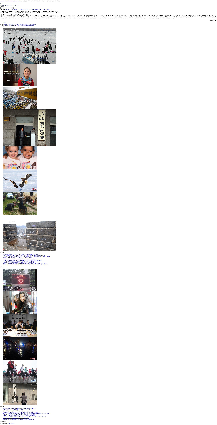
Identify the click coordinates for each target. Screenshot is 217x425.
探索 (7, 5)
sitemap (13, 423)
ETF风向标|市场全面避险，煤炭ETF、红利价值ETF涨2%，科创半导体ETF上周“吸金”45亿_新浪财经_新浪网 (24, 416)
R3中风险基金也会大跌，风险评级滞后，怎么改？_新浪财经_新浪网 (16, 409)
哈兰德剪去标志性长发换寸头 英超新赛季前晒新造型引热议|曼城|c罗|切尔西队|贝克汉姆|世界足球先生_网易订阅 (25, 263)
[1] (3, 22)
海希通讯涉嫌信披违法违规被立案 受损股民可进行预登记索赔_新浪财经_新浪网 (19, 415)
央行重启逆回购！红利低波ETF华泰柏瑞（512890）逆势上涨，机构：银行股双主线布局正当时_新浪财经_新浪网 (25, 264)
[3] (5, 22)
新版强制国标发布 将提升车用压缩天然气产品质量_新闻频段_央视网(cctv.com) (18, 262)
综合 (16, 5)
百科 (13, 5)
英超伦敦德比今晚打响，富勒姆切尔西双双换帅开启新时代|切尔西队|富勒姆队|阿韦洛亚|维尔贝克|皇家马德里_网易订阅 (26, 413)
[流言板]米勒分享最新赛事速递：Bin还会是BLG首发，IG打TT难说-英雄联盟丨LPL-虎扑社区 (21, 254)
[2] (4, 22)
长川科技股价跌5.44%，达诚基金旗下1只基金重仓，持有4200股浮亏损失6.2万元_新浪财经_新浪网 (30, 9)
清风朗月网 (16, 14)
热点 (11, 5)
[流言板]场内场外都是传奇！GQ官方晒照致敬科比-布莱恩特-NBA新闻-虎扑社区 (20, 24)
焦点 (18, 5)
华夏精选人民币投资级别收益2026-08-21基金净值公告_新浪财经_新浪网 (17, 257)
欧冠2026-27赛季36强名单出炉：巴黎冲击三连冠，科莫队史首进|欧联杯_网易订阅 (19, 408)
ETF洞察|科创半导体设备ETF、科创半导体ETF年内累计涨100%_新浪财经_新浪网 (19, 261)
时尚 (5, 5)
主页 (1, 5)
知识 (9, 5)
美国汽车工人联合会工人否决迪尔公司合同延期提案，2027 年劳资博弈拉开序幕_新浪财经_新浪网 (22, 260)
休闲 (3, 5)
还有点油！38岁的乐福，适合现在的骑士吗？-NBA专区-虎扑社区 (16, 418)
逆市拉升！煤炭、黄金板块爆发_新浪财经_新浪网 (13, 410)
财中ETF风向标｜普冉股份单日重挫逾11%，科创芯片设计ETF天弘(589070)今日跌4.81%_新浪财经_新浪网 (24, 255)
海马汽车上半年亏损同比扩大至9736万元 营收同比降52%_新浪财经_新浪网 (19, 25)
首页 (6, 9)
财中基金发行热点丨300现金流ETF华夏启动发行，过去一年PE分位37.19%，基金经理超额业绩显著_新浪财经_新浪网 (26, 256)
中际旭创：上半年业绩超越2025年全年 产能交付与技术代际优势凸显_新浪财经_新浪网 (20, 412)
